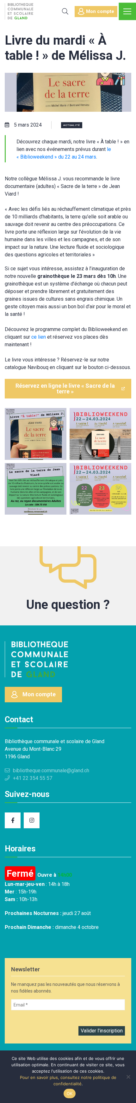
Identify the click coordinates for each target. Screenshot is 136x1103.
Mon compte (100, 11)
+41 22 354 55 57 (32, 778)
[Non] (128, 1077)
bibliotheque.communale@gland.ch (51, 771)
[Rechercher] (65, 11)
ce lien (38, 337)
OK (70, 1093)
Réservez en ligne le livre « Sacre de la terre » (65, 388)
